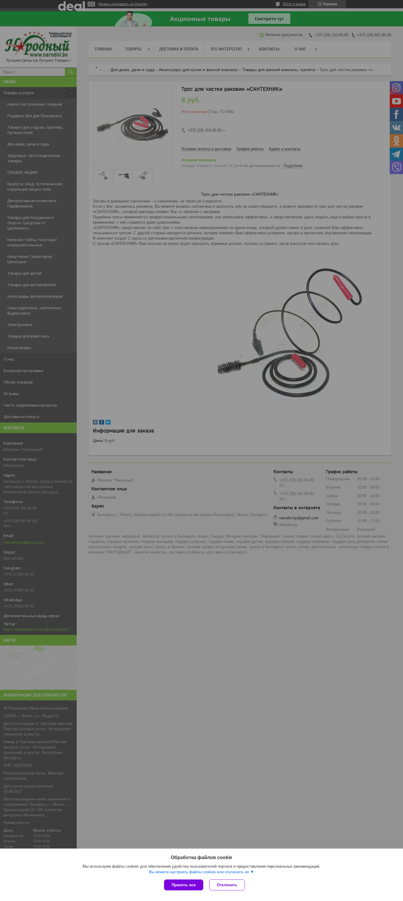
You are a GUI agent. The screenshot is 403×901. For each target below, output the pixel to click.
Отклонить (227, 885)
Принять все (184, 885)
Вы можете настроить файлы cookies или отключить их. (199, 872)
